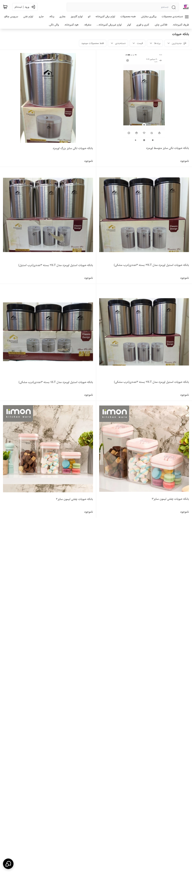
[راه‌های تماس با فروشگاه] (8, 864)
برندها (157, 43)
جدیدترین (177, 43)
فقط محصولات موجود (92, 43)
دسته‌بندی (120, 43)
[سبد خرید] (5, 7)
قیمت (140, 43)
